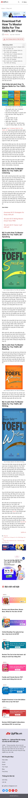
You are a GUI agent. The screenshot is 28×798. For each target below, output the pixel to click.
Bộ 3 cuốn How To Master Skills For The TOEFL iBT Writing (13, 62)
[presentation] (14, 600)
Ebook (14, 511)
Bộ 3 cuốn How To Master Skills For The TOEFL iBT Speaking (13, 54)
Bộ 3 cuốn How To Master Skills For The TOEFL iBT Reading (13, 58)
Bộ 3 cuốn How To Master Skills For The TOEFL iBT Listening (13, 51)
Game (3, 762)
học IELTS (23, 522)
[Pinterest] (13, 790)
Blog (3, 769)
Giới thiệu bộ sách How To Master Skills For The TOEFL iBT (14, 47)
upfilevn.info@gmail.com (10, 786)
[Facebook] (3, 790)
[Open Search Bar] (19, 2)
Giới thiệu (4, 779)
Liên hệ (4, 782)
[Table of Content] (23, 45)
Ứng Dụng (5, 771)
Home (3, 8)
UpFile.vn (23, 532)
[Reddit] (9, 790)
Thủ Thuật (5, 767)
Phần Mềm (5, 760)
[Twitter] (6, 790)
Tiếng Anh (9, 8)
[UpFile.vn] (4, 2)
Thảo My (6, 34)
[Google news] (16, 790)
